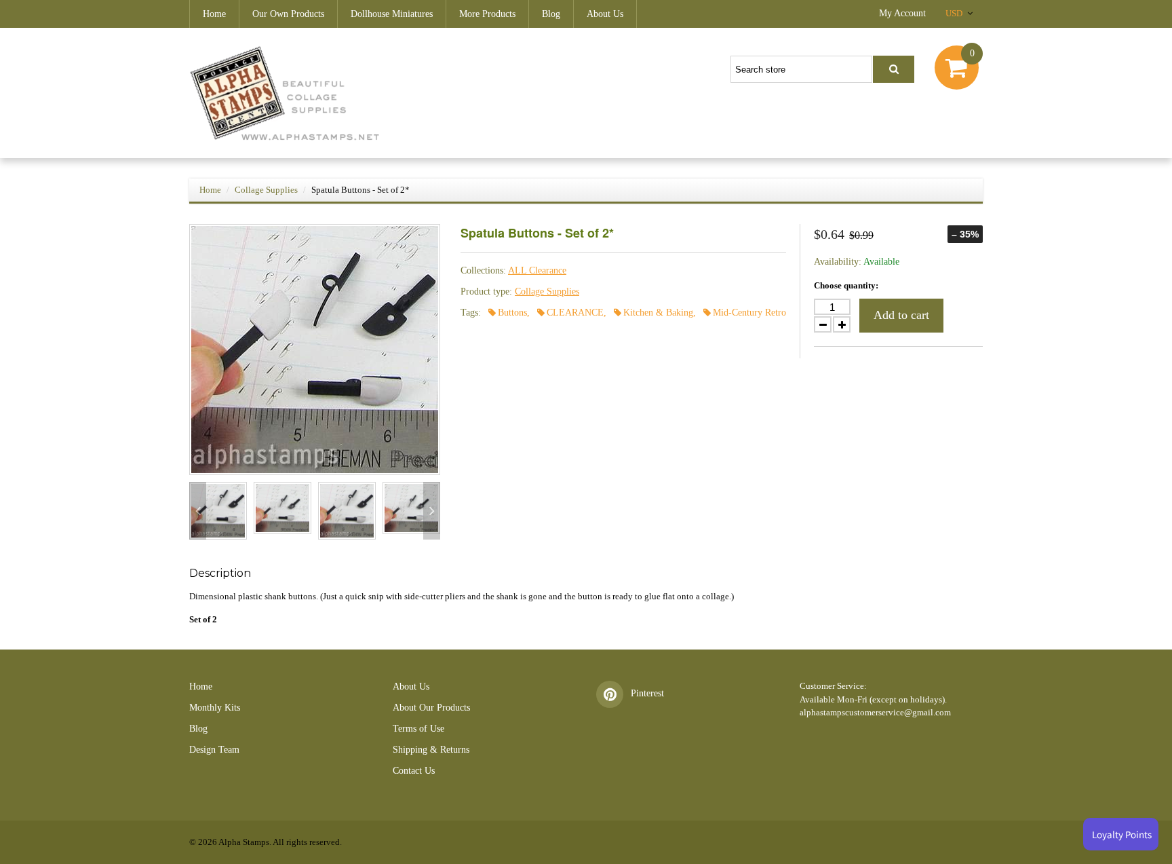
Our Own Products (288, 14)
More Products (487, 14)
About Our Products (431, 707)
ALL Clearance (537, 270)
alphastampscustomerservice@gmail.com (875, 712)
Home (214, 14)
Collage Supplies (266, 190)
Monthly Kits (214, 707)
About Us (605, 14)
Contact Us (414, 771)
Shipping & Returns (431, 750)
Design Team (214, 750)
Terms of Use (418, 729)
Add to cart (901, 315)
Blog (551, 14)
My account (902, 13)
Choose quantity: (846, 285)
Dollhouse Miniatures (392, 14)
